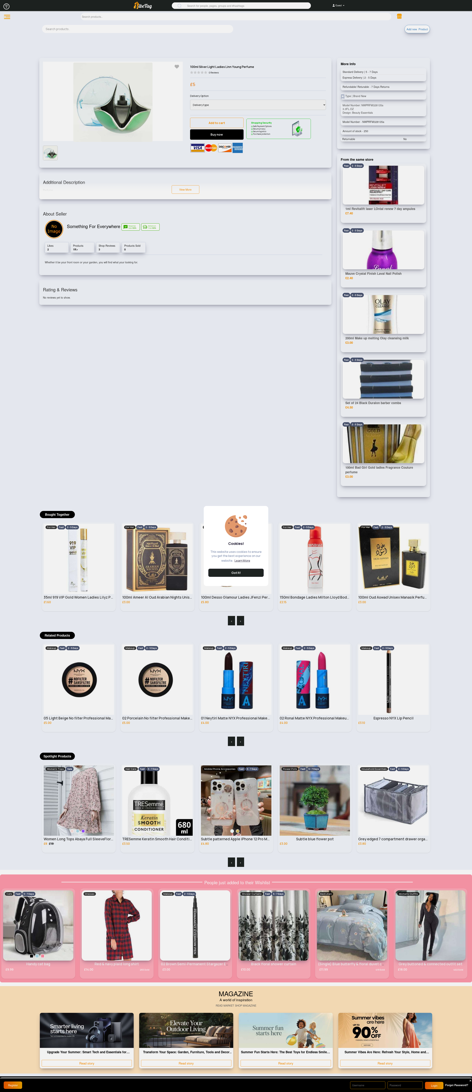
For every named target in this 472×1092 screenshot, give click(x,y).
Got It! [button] (236, 573)
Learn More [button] (242, 561)
